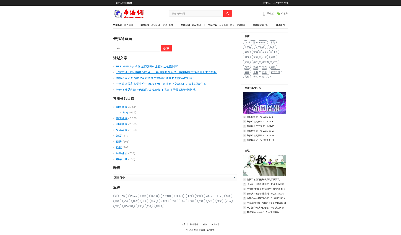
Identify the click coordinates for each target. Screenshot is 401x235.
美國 (117, 206)
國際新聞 (145, 25)
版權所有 (211, 230)
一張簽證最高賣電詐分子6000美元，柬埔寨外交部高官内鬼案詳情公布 (161, 83)
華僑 (117, 201)
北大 (219, 196)
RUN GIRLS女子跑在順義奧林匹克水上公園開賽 (147, 66)
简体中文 (267, 3)
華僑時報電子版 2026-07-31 (260, 121)
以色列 (179, 196)
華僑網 (202, 230)
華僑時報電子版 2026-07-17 (260, 126)
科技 (171, 25)
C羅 (124, 196)
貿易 (140, 206)
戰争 (153, 201)
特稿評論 (155, 25)
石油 (228, 201)
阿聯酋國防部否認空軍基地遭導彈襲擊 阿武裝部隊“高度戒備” (155, 78)
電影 (210, 201)
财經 (164, 25)
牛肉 (201, 201)
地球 (135, 201)
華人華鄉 (128, 25)
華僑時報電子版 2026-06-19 (260, 135)
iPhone (133, 196)
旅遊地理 (241, 25)
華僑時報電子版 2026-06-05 (260, 140)
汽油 (174, 201)
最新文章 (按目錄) (124, 3)
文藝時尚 (212, 25)
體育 (232, 25)
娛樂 (119, 141)
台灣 (126, 201)
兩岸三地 (122, 159)
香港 (149, 206)
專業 (144, 196)
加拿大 (209, 196)
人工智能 (166, 196)
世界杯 (154, 196)
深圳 (192, 201)
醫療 (228, 196)
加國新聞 (185, 25)
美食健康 (223, 25)
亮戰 (247, 150)
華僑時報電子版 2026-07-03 (260, 131)
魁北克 (159, 206)
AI (116, 196)
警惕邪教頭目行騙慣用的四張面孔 (263, 179)
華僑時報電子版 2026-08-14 (260, 117)
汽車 (183, 201)
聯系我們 (280, 25)
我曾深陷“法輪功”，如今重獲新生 (263, 212)
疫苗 (219, 201)
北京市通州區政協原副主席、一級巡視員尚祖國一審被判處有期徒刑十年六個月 (166, 72)
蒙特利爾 (128, 206)
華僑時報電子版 (260, 25)
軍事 (198, 196)
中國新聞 (117, 25)
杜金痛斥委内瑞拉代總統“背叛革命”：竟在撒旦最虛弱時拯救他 (156, 89)
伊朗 (189, 196)
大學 (144, 201)
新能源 (163, 201)
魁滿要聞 (196, 25)
